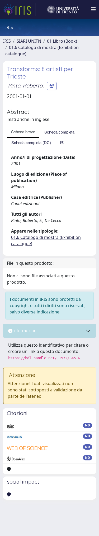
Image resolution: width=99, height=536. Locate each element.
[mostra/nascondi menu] (93, 9)
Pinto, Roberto (25, 85)
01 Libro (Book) (62, 41)
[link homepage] (19, 9)
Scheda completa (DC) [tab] (31, 142)
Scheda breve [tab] (23, 131)
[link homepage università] (63, 9)
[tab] (62, 142)
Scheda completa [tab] (59, 132)
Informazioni (24, 330)
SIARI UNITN (29, 41)
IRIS (7, 41)
